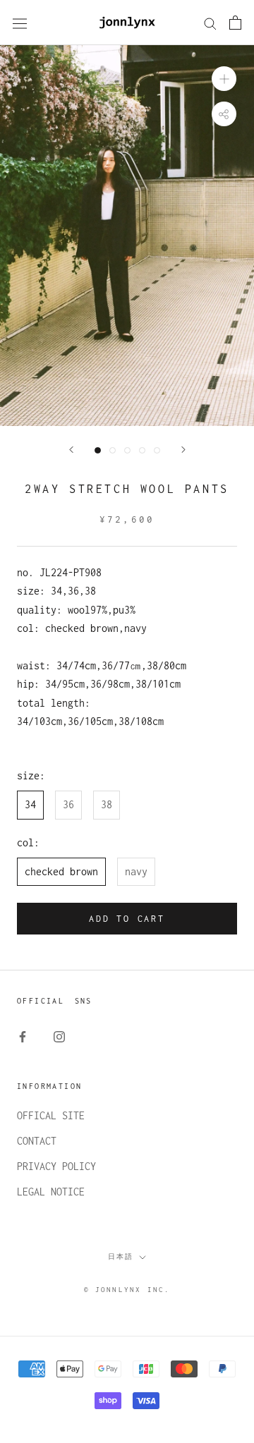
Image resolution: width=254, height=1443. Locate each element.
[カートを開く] (235, 23)
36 (68, 804)
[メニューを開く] (20, 23)
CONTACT (36, 1141)
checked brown (61, 871)
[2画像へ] (112, 450)
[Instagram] (59, 1036)
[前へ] (71, 449)
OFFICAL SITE (51, 1115)
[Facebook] (22, 1036)
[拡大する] (224, 78)
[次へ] (183, 449)
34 (30, 804)
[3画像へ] (127, 450)
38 (106, 804)
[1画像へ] (98, 450)
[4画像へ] (142, 450)
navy (136, 871)
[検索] (210, 22)
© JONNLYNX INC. (127, 1289)
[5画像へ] (157, 450)
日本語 (120, 1256)
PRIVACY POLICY (56, 1166)
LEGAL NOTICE (51, 1192)
